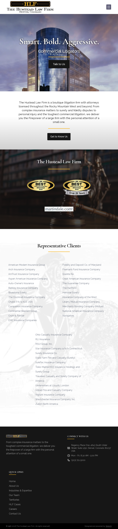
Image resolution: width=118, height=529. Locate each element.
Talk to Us (59, 64)
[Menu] (108, 7)
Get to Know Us (58, 136)
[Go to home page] (30, 7)
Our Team (14, 495)
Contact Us (15, 513)
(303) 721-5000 (78, 460)
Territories (14, 499)
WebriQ (109, 526)
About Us (14, 486)
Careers (13, 509)
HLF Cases (15, 504)
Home (12, 481)
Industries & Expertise (20, 490)
